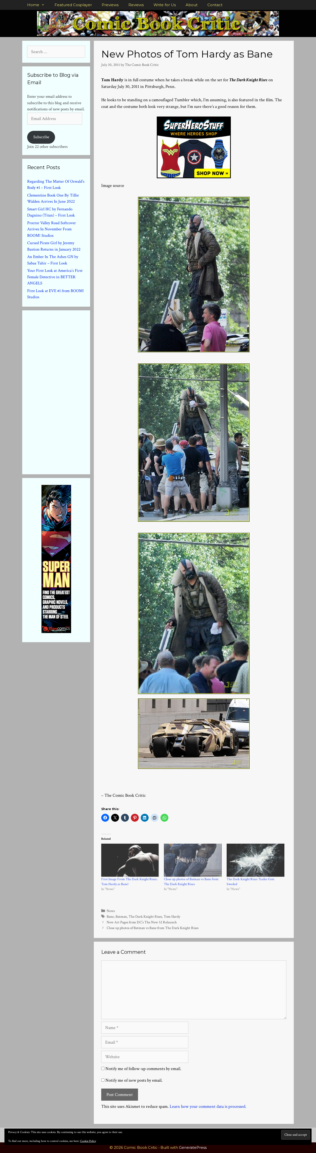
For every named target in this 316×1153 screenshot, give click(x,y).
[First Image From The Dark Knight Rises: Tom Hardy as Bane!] (130, 860)
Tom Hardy (172, 916)
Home (33, 4)
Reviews (136, 4)
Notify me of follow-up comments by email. (143, 1069)
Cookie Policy (88, 1141)
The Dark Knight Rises (145, 916)
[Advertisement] (64, 391)
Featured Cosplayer (73, 4)
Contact (214, 4)
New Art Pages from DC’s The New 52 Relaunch (142, 922)
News (111, 910)
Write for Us (165, 4)
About (192, 4)
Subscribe (41, 137)
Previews (110, 4)
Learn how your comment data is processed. (208, 1106)
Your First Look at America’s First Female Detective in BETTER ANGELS (54, 277)
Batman (121, 916)
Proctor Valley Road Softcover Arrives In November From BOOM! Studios (51, 229)
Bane (110, 916)
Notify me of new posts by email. (133, 1080)
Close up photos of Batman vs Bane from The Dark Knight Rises (152, 927)
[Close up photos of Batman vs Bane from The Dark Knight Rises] (193, 860)
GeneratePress (193, 1147)
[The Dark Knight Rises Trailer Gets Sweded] (255, 860)
